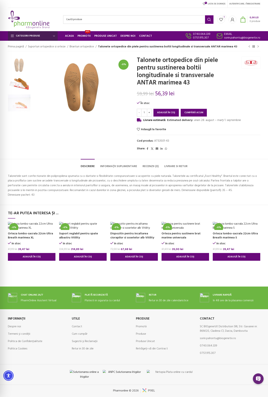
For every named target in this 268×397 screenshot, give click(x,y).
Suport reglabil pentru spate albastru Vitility (78, 235)
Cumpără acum (193, 113)
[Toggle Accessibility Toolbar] (8, 375)
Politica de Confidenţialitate (25, 341)
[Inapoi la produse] (253, 46)
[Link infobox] (38, 298)
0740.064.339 (201, 34)
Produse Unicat (145, 341)
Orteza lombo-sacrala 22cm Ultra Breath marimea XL (30, 235)
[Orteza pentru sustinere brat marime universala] (185, 226)
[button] (31, 257)
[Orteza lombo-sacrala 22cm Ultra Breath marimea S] (236, 226)
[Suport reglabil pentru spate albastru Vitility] (83, 226)
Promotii (141, 326)
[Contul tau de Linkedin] (161, 149)
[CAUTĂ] (209, 19)
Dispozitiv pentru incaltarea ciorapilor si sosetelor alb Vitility (132, 235)
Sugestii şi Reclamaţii (84, 341)
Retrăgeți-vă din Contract (152, 348)
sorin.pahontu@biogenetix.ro (218, 338)
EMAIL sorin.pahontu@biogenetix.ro (242, 36)
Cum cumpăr (79, 334)
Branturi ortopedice (82, 46)
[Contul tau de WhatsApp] (166, 149)
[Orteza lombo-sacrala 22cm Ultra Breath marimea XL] (31, 226)
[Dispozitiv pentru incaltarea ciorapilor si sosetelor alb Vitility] (134, 226)
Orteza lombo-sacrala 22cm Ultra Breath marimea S (235, 235)
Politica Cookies (17, 348)
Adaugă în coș (166, 113)
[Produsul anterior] (249, 46)
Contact (77, 326)
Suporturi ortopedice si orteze (47, 46)
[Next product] (258, 46)
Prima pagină (16, 46)
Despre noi (14, 326)
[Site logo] (29, 19)
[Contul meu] (232, 19)
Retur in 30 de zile (83, 348)
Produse (141, 334)
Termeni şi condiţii (19, 334)
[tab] (88, 164)
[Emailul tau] (157, 149)
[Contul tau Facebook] (147, 149)
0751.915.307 (201, 37)
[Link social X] (152, 149)
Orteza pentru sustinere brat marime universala (181, 235)
